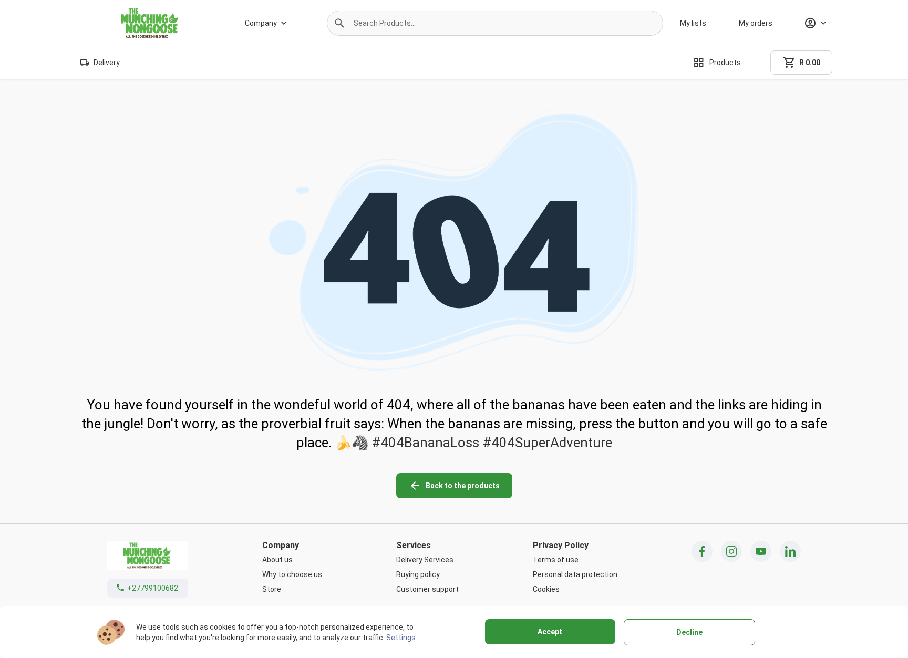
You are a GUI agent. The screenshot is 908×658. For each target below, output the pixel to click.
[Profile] (815, 23)
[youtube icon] (760, 551)
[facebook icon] (702, 551)
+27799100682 (152, 588)
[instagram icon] (731, 551)
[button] (339, 23)
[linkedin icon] (790, 551)
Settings (401, 637)
